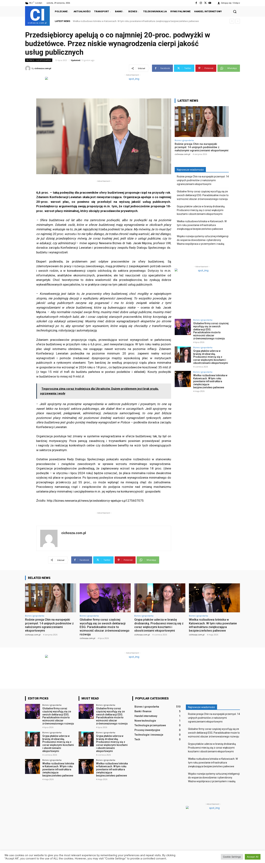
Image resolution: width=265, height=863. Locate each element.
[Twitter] (205, 3)
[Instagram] (200, 3)
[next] (237, 21)
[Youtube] (210, 3)
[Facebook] (196, 3)
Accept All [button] (252, 856)
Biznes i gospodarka (38, 60)
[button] (234, 11)
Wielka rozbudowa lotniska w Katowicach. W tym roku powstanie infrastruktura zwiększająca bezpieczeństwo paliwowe (202, 225)
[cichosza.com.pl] (28, 68)
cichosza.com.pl (42, 68)
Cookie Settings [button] (232, 856)
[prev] (232, 21)
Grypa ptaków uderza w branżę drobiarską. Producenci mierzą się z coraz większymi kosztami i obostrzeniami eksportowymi (201, 210)
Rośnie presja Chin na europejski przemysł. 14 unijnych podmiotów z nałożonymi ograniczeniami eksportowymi (201, 147)
